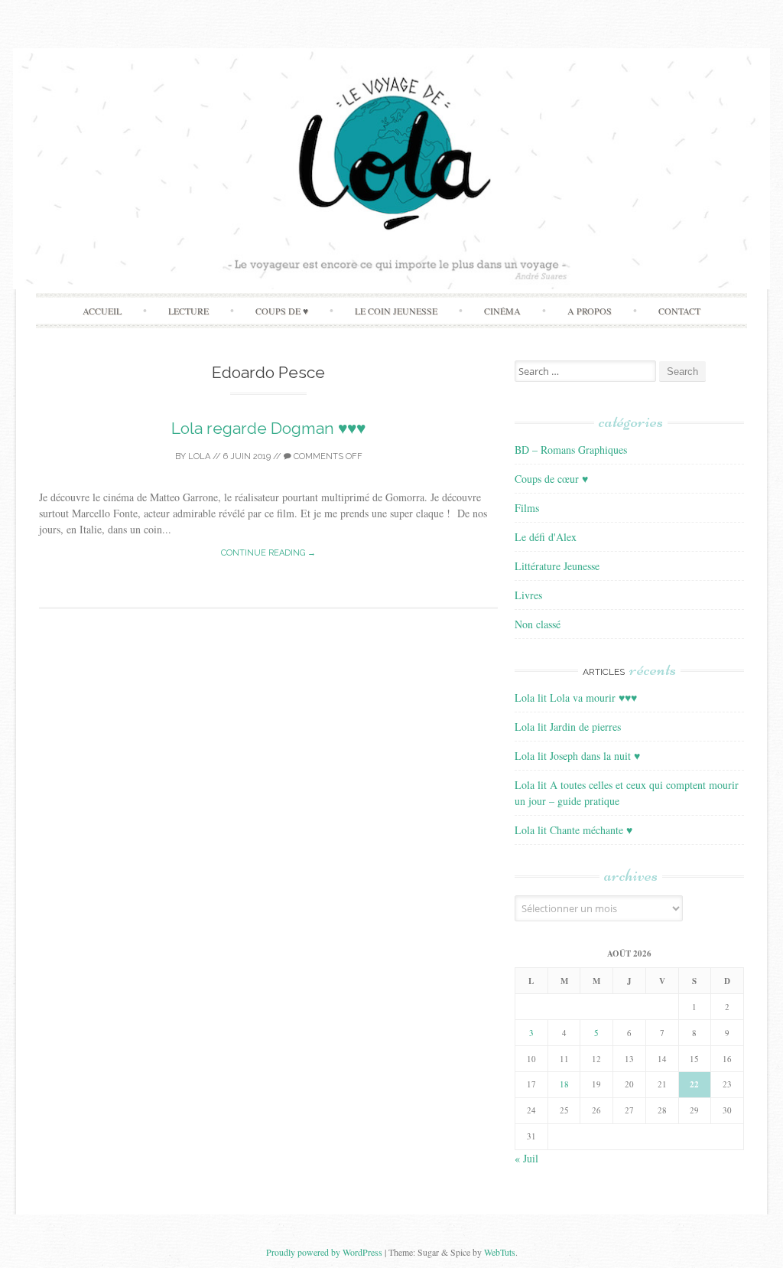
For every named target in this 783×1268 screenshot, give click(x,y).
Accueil (102, 311)
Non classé (537, 624)
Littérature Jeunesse (557, 566)
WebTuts (499, 1252)
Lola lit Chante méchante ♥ (573, 830)
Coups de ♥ (281, 311)
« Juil (526, 1158)
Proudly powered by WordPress (324, 1252)
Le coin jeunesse (396, 311)
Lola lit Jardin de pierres (568, 726)
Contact (679, 311)
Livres (528, 595)
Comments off (326, 456)
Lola (199, 456)
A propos (589, 311)
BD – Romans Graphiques (571, 449)
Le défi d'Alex (546, 537)
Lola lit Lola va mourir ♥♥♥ (576, 697)
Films (527, 507)
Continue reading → (268, 553)
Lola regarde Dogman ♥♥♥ (268, 428)
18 (564, 1084)
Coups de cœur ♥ (551, 478)
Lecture (188, 311)
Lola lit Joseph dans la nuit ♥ (577, 755)
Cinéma (502, 311)
